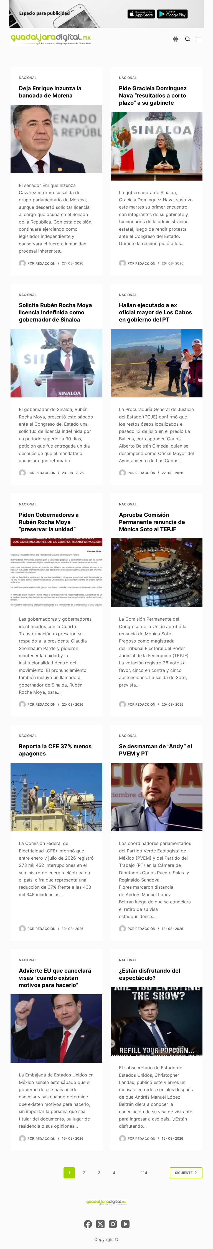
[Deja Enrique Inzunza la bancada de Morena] (56, 139)
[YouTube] (125, 1224)
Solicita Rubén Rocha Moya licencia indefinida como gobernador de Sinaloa (55, 312)
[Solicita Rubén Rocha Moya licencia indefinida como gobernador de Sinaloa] (56, 363)
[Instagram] (113, 1224)
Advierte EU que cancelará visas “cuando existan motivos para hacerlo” (55, 977)
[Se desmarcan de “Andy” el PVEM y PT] (156, 797)
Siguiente (183, 1173)
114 (144, 1172)
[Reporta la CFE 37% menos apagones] (56, 797)
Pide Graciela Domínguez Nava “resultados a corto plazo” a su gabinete (153, 95)
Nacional (28, 78)
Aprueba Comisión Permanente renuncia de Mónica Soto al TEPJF (152, 522)
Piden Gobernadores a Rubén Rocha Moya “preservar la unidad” (49, 522)
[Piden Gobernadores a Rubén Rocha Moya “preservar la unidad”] (56, 572)
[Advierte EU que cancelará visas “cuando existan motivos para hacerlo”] (56, 1028)
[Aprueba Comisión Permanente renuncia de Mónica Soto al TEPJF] (156, 572)
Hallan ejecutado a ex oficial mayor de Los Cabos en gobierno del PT (155, 312)
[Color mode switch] (175, 39)
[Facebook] (88, 1224)
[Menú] (199, 39)
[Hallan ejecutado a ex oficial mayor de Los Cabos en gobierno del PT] (156, 363)
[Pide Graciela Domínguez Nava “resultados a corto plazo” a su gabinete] (156, 146)
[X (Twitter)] (100, 1224)
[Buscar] (187, 39)
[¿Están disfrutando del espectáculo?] (156, 1021)
